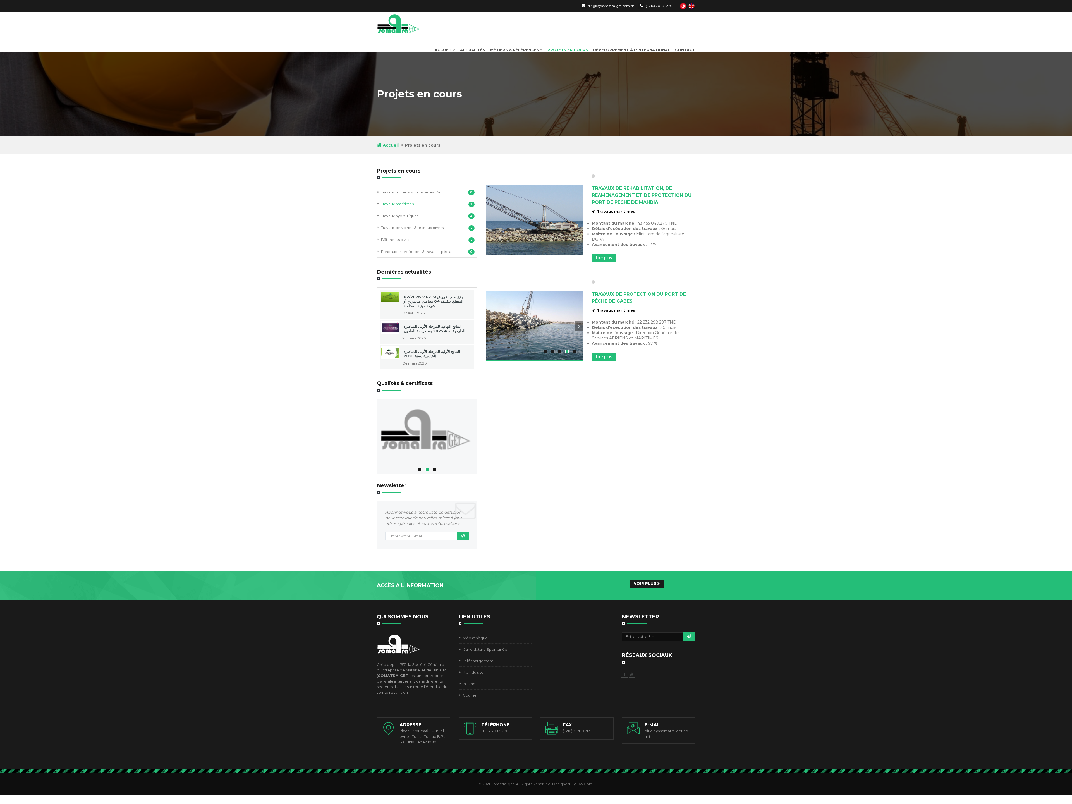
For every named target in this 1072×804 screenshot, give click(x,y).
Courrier (470, 695)
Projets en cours (567, 49)
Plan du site (473, 672)
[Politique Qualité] (427, 431)
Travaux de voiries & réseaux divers (412, 227)
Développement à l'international (631, 49)
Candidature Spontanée (485, 649)
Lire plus (604, 257)
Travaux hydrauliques (399, 216)
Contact (685, 49)
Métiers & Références (514, 49)
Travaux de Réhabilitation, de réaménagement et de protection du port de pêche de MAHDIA (641, 195)
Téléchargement (478, 661)
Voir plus (645, 583)
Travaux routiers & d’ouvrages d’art (412, 192)
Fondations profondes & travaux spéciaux (418, 251)
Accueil (443, 49)
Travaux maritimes (397, 204)
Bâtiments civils (395, 239)
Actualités (472, 49)
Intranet (470, 683)
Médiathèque (475, 638)
